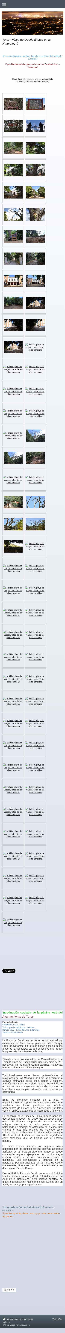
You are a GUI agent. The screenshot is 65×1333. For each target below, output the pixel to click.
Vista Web (57, 1319)
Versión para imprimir (16, 1319)
